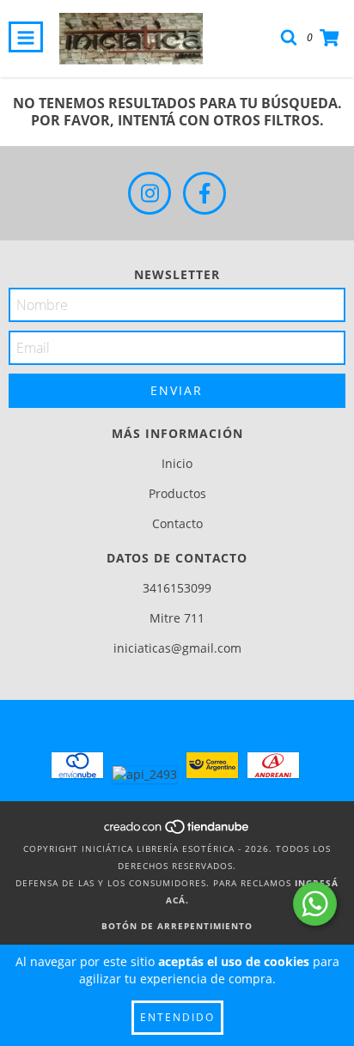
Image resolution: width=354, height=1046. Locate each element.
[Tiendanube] (177, 831)
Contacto (177, 523)
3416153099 (177, 588)
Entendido (177, 1017)
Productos (177, 493)
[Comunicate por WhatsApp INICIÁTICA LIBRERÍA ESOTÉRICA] (315, 904)
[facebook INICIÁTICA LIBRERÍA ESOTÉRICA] (204, 193)
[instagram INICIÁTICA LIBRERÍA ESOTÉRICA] (149, 193)
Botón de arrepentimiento (177, 926)
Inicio (177, 463)
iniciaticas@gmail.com (177, 648)
